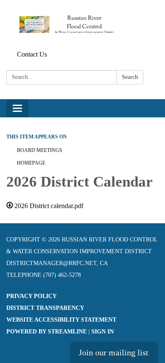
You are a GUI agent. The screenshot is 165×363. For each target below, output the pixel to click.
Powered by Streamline (46, 331)
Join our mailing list (113, 352)
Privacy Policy (31, 296)
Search (130, 77)
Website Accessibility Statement (61, 320)
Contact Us (32, 54)
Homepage (31, 163)
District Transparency (45, 308)
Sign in (102, 331)
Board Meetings (39, 150)
